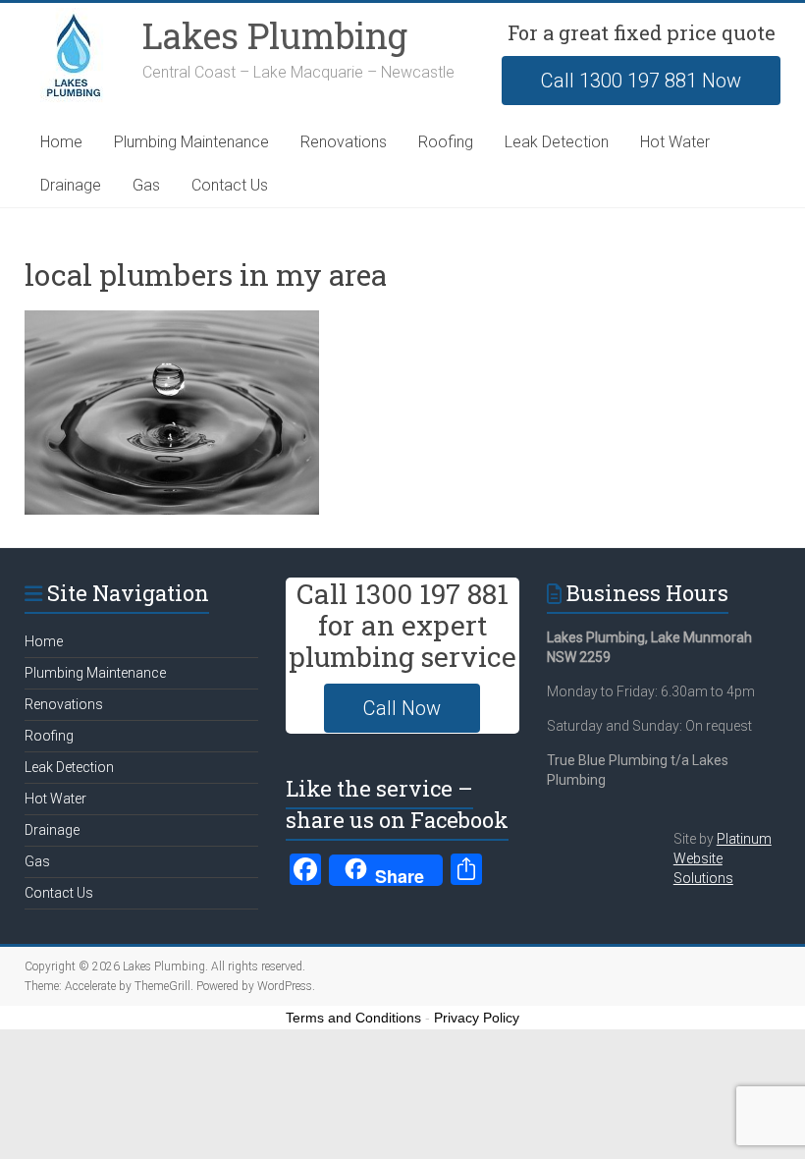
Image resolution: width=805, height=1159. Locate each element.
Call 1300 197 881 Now (641, 80)
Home (61, 142)
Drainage (70, 185)
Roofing (445, 142)
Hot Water (675, 142)
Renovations (343, 142)
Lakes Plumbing (274, 35)
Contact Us (229, 185)
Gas (146, 185)
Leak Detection (557, 142)
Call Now (402, 708)
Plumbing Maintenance (191, 142)
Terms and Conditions (353, 1017)
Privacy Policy (476, 1017)
